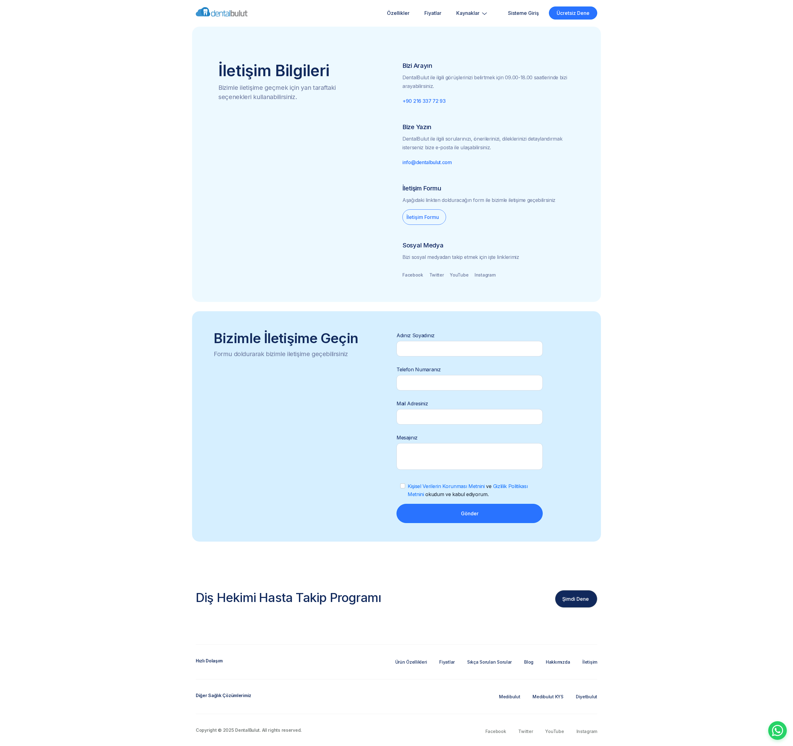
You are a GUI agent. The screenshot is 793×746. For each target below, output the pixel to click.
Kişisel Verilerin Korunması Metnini (446, 486)
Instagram (485, 274)
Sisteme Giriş (523, 13)
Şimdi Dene (575, 599)
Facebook (412, 274)
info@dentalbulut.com (427, 162)
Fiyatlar (432, 13)
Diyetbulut (586, 696)
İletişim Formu (422, 217)
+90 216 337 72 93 (424, 101)
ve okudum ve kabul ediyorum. (468, 490)
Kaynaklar (468, 13)
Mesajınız (407, 437)
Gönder (470, 513)
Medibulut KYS (547, 696)
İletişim (589, 662)
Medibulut (509, 696)
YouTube (459, 274)
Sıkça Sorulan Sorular (489, 662)
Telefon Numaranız (418, 369)
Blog (528, 662)
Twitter (436, 274)
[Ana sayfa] (222, 13)
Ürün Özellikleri (411, 662)
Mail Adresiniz (412, 403)
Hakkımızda (558, 662)
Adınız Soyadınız (415, 335)
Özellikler (398, 13)
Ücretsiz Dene (573, 13)
